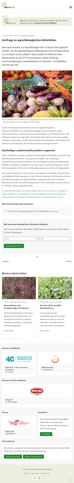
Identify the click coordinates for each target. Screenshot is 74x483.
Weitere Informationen (33, 457)
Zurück (6, 261)
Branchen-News (28, 35)
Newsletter (46, 434)
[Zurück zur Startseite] (8, 5)
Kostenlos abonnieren (14, 246)
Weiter (68, 261)
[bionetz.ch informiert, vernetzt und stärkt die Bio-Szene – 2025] (37, 21)
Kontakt (26, 473)
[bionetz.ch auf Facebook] (35, 478)
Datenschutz (45, 473)
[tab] (2, 338)
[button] (70, 7)
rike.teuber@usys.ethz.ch (52, 197)
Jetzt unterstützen (13, 457)
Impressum (35, 473)
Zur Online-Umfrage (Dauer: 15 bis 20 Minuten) (33, 211)
